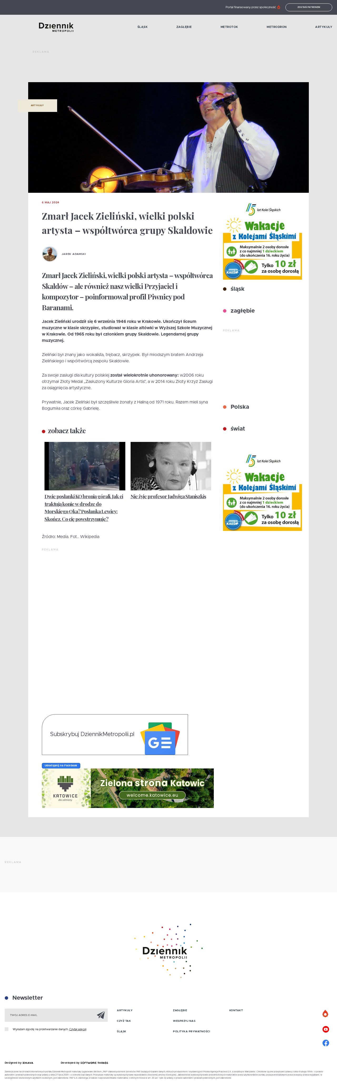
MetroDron (277, 27)
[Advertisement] (128, 68)
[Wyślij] (100, 1015)
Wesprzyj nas (184, 1021)
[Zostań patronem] (325, 1014)
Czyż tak (124, 1021)
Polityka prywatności (191, 1031)
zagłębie (242, 311)
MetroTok (229, 27)
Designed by (14, 1063)
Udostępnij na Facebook (61, 765)
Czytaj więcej (77, 1029)
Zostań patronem (309, 7)
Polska (239, 407)
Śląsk (142, 27)
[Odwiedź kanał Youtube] (325, 1028)
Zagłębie (184, 27)
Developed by (71, 1063)
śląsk (237, 289)
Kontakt (236, 1010)
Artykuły (323, 27)
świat (237, 429)
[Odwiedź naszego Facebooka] (325, 1042)
